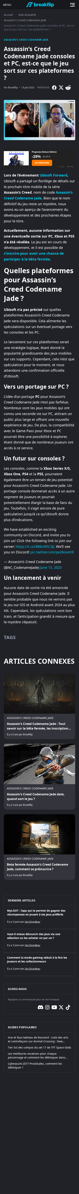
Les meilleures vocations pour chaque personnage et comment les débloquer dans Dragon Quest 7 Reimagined (36, 1055)
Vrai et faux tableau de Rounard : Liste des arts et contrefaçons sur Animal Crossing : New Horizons (38, 1039)
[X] (61, 88)
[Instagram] (47, 1007)
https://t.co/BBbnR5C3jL (35, 546)
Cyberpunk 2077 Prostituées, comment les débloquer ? (35, 1065)
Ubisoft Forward (53, 175)
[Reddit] (68, 88)
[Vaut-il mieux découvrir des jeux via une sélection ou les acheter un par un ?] (39, 940)
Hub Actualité (27, 15)
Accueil (8, 15)
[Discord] (40, 1007)
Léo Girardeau (32, 921)
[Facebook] (54, 88)
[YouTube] (54, 1007)
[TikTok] (68, 1007)
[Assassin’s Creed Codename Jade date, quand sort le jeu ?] (39, 776)
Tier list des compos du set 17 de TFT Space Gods (39, 1047)
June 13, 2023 (51, 567)
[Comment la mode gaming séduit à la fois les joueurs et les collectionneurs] (39, 964)
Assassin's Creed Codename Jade (25, 20)
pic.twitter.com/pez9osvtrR (52, 552)
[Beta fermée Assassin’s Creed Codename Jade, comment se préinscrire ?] (39, 847)
